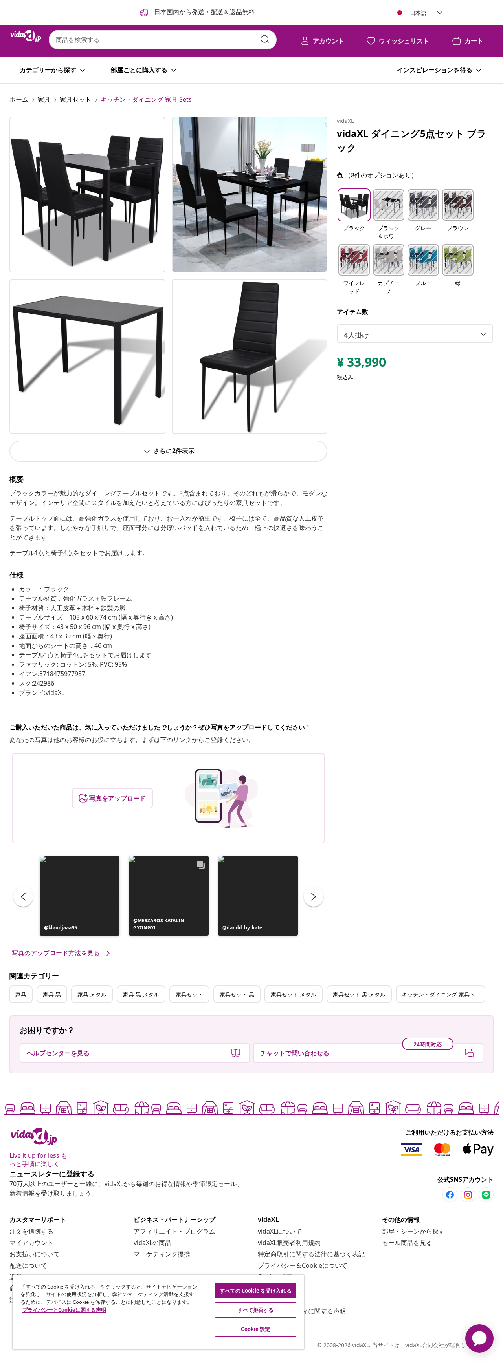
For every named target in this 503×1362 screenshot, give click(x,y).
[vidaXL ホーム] (25, 36)
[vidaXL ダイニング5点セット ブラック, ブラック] (87, 194)
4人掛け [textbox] (356, 335)
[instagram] (468, 1195)
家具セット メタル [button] (293, 994)
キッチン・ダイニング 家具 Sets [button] (442, 994)
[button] (79, 896)
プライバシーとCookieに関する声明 (64, 1309)
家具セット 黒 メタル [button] (359, 994)
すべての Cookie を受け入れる (255, 1290)
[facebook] (450, 1195)
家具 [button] (20, 994)
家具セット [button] (189, 994)
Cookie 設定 (255, 1329)
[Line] (486, 1195)
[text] (361, 364)
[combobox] (163, 39)
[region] (158, 1312)
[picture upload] (221, 798)
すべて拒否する (256, 1309)
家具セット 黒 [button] (237, 994)
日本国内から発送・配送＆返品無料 (203, 11)
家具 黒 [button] (52, 994)
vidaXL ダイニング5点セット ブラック (411, 140)
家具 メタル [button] (91, 994)
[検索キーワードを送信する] (265, 39)
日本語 (418, 12)
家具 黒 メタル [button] (141, 994)
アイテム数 (352, 311)
